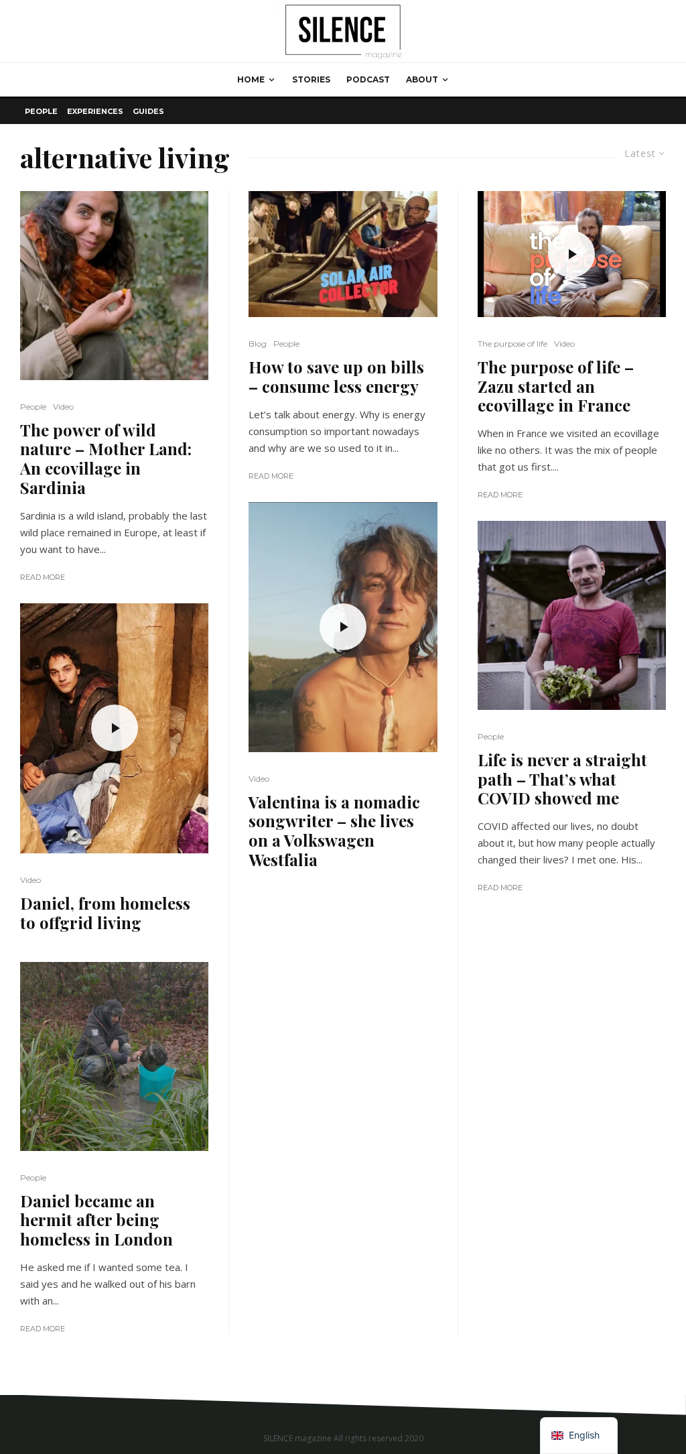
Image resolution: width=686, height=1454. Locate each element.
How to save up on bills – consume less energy (336, 376)
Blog (258, 344)
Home (251, 79)
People (41, 111)
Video (63, 407)
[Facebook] (637, 1404)
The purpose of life (512, 344)
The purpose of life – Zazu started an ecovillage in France (556, 386)
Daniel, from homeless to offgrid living (105, 913)
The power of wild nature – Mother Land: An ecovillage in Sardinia (106, 458)
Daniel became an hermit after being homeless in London (96, 1220)
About (422, 79)
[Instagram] (656, 1404)
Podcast (368, 79)
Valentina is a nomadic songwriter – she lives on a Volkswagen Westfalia (334, 830)
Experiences (95, 111)
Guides (148, 111)
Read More (42, 577)
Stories (311, 79)
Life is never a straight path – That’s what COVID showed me (562, 779)
